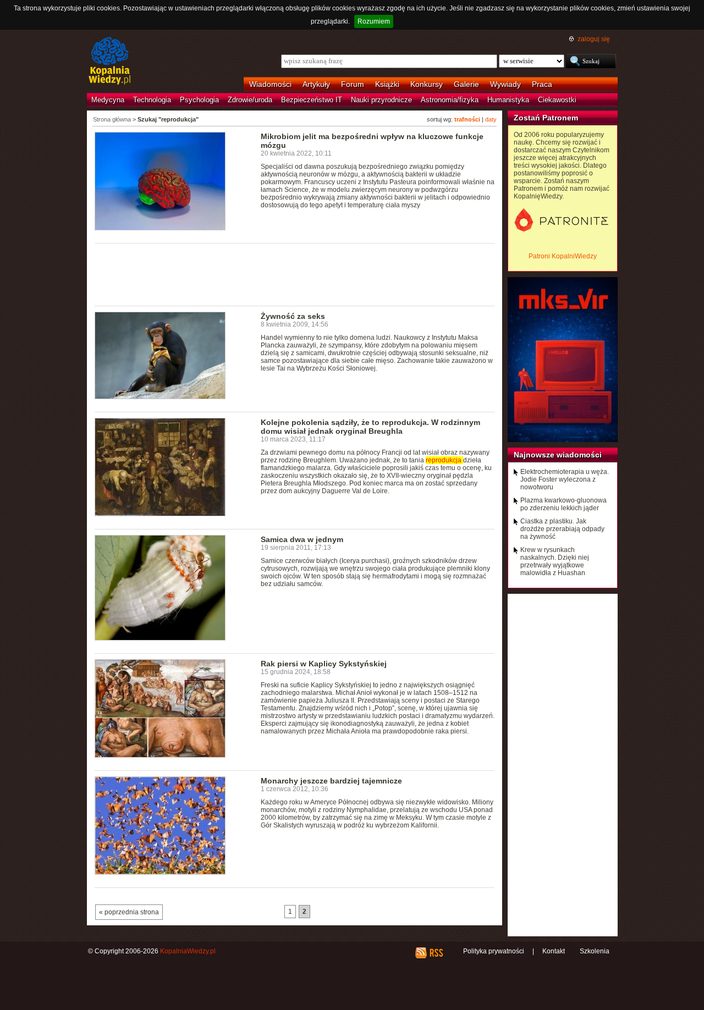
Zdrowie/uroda (250, 100)
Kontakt (553, 951)
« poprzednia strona (129, 912)
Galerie (466, 84)
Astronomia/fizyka (450, 100)
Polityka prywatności (493, 951)
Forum (352, 84)
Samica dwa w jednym (302, 539)
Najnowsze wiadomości (558, 454)
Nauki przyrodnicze (381, 100)
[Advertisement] (295, 274)
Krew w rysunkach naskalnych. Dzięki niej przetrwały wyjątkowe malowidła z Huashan (554, 561)
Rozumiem (374, 21)
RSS (436, 952)
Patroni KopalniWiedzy (563, 256)
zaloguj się (594, 39)
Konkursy (426, 84)
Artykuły (316, 84)
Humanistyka (508, 100)
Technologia (152, 100)
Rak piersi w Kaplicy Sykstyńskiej (324, 663)
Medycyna (107, 100)
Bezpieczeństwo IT (311, 100)
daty (491, 119)
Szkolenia (594, 951)
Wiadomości (270, 84)
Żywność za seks (293, 316)
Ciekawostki (557, 100)
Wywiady (505, 84)
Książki (387, 84)
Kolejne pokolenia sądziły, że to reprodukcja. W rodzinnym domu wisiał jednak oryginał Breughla (370, 426)
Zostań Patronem (546, 117)
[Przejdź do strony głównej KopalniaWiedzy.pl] (110, 61)
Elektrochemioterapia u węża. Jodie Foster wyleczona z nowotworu (564, 479)
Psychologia (199, 100)
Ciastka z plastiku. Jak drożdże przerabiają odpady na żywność (562, 528)
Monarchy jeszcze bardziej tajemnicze (331, 780)
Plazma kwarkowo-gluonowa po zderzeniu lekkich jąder (563, 504)
